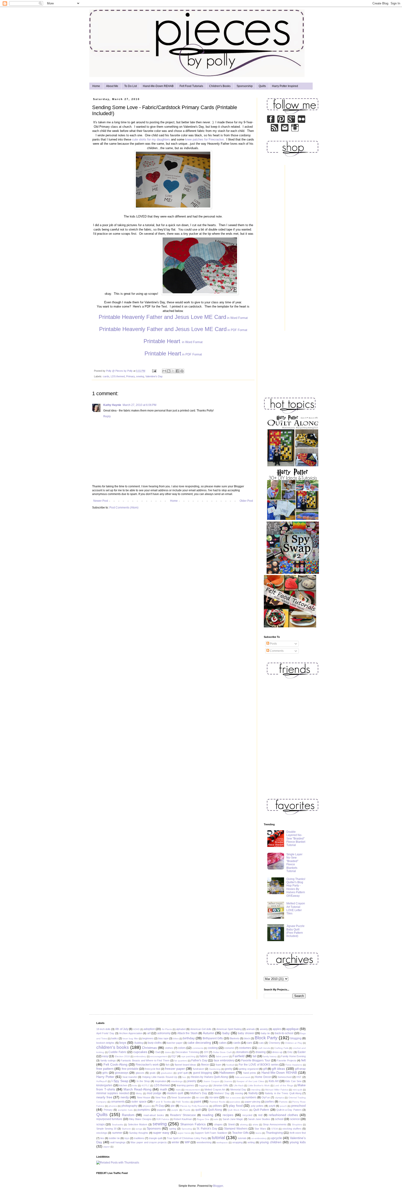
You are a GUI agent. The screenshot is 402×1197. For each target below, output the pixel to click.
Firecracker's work (147, 1064)
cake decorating (199, 1042)
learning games (185, 1085)
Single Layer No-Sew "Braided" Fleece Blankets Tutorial (294, 863)
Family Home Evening (293, 1056)
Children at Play (293, 1043)
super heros (184, 1133)
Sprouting (186, 1128)
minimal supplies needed (112, 1093)
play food (236, 1105)
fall (254, 1056)
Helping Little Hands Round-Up (159, 1077)
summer (117, 1132)
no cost (200, 1097)
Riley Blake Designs (140, 1119)
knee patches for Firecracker (204, 139)
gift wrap (300, 1068)
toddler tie (114, 1138)
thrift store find (298, 1132)
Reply (107, 416)
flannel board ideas (185, 1064)
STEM (274, 1128)
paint (197, 1101)
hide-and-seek (242, 1077)
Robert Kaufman (183, 1119)
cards (106, 376)
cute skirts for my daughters (151, 139)
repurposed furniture (109, 1119)
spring (172, 1128)
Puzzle (187, 1110)
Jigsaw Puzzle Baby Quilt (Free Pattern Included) (295, 931)
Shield (231, 1124)
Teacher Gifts (240, 1132)
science (295, 1119)
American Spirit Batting (229, 1029)
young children (270, 1142)
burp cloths (155, 1042)
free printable (130, 1068)
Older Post (246, 500)
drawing (260, 1052)
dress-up (277, 1052)
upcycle (276, 1138)
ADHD (136, 1029)
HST (299, 1077)
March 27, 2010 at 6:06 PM (139, 405)
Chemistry (274, 1042)
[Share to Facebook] (177, 371)
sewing (140, 376)
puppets (161, 1109)
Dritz (290, 1052)
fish (168, 1064)
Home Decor (263, 1077)
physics (147, 1106)
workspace (222, 1142)
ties (102, 1138)
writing (251, 1142)
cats (261, 1042)
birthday (189, 1038)
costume (229, 1048)
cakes (223, 1042)
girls (105, 1072)
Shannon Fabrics (193, 1124)
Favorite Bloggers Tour (255, 1060)
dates (168, 1052)
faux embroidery (224, 1060)
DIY (206, 1052)
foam (218, 1064)
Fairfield (239, 1056)
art (149, 1033)
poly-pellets (257, 1105)
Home (96, 86)
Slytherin (126, 1128)
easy (105, 1056)
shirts (255, 1124)
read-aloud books (154, 1115)
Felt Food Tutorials (191, 86)
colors (182, 1048)
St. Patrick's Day (207, 1128)
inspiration (160, 1081)
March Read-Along (137, 1089)
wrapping (237, 1142)
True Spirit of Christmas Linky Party (187, 1138)
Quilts (262, 86)
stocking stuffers (292, 1128)
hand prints (249, 1072)
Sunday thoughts (138, 1132)
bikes (176, 1038)
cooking (213, 1048)
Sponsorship (245, 86)
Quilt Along (215, 1109)
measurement (192, 1089)
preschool (298, 1105)
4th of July (121, 1029)
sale (216, 1119)
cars (249, 1042)
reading (207, 1115)
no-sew (214, 1097)
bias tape (163, 1038)
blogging (296, 1038)
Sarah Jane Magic (233, 1119)
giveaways (121, 1072)
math (163, 1089)
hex (184, 1077)
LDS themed (118, 376)
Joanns (228, 1081)
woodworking (204, 1142)
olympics (279, 1097)
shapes (218, 1124)
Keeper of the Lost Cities (250, 1081)
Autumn (208, 1033)
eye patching (188, 1056)
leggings (203, 1085)
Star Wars (260, 1128)
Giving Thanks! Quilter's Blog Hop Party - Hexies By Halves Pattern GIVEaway (295, 887)
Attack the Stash (187, 1033)
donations (242, 1052)
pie (173, 1105)
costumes (245, 1048)
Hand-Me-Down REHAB (158, 86)
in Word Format (173, 318)
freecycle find (152, 1068)
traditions (139, 1138)
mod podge (154, 1093)
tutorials (242, 1138)
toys (126, 1138)
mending (256, 1089)
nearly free (104, 1097)
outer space (139, 1101)
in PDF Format (173, 330)
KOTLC (146, 1085)
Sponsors (154, 1128)
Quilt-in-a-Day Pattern (289, 1109)
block (247, 1038)
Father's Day (199, 1060)
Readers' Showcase (183, 1115)
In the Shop (143, 1081)
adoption (149, 1029)
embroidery (140, 1056)
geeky (228, 1068)
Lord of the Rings (283, 1085)
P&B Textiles (183, 1101)
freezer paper (175, 1068)
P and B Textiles (162, 1101)
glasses (140, 1072)
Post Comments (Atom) (123, 507)
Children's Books (220, 86)
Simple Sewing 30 (106, 1128)
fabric (204, 1056)
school (279, 1119)
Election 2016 (122, 1056)
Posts (273, 643)
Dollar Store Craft (222, 1052)
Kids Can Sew (293, 1081)
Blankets (234, 1038)
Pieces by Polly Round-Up (194, 1106)
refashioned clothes (283, 1115)
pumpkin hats (125, 1110)
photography (129, 1105)
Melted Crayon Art (214, 1089)
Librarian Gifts (221, 1085)
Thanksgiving (274, 1132)
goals (153, 1072)
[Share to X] (173, 371)
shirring (244, 1124)
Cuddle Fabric (117, 1052)
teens (258, 1133)
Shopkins (297, 1124)
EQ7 (174, 1056)
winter (175, 1142)
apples (277, 1029)
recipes (228, 1115)
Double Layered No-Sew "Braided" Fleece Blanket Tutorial (295, 838)
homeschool (284, 1077)
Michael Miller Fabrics (276, 1089)
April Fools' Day (105, 1033)
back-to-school (284, 1033)
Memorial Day (238, 1089)
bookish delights (105, 1042)
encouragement (158, 1056)
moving (239, 1093)
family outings (108, 1060)
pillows (217, 1105)
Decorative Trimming (187, 1052)
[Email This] (164, 371)
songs (139, 1128)
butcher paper (175, 1042)
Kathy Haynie (112, 405)
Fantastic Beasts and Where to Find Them (145, 1060)
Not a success (233, 1097)
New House (144, 1097)
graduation (167, 1073)
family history (270, 1056)
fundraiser (198, 1068)
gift (265, 1068)
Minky (139, 1093)
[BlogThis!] (168, 371)
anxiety (264, 1029)
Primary (130, 376)
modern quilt (175, 1093)
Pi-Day (159, 1105)
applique (292, 1029)
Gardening (215, 1069)
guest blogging (202, 1072)
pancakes (235, 1101)
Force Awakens (293, 1064)
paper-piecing (252, 1101)
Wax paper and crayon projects (149, 1142)
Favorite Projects (286, 1060)
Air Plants (167, 1029)
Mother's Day (198, 1093)
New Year (161, 1097)
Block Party (266, 1037)
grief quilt (183, 1072)
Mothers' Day (222, 1093)
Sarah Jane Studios (259, 1119)
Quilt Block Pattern (238, 1110)
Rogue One (203, 1119)
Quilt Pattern (261, 1109)
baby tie (265, 1033)
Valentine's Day (154, 376)
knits (134, 1085)
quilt (198, 1109)
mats (178, 1089)
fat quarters (180, 1060)
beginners (148, 1038)
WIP (187, 1142)
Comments (276, 650)
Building (138, 1042)
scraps (100, 1124)
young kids (298, 1142)
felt (303, 1060)
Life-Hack (239, 1085)
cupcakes (140, 1052)
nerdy (125, 1097)
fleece (205, 1064)
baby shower (246, 1033)
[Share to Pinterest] (182, 371)
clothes (169, 1048)
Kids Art (273, 1081)
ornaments (118, 1101)
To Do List (130, 86)
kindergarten (104, 1085)
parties (269, 1101)
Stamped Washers (236, 1128)
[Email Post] (154, 370)
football (230, 1064)
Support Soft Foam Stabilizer (211, 1132)
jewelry (191, 1081)
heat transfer (130, 1077)
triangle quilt (155, 1138)
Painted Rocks (217, 1101)
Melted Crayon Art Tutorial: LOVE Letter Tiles (295, 908)
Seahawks (117, 1124)
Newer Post (100, 500)
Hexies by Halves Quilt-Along (209, 1077)
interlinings (177, 1081)
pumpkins (143, 1109)
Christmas (149, 1048)
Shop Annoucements (274, 1124)
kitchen (123, 1085)
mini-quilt (297, 1089)
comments (197, 1048)
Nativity (253, 1093)
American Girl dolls (200, 1029)
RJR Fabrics (162, 1119)
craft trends (264, 1048)
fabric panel (222, 1056)
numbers (250, 1097)
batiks (114, 1038)
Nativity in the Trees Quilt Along (283, 1093)
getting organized (248, 1068)
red (260, 1115)
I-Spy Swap (119, 1081)
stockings (101, 1132)
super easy (161, 1132)
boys (122, 1042)
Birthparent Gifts (213, 1038)
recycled (247, 1115)
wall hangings (118, 1142)
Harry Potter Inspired (285, 86)
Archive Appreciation (130, 1033)
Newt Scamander (181, 1097)
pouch (283, 1106)
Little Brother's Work (259, 1085)
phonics (113, 1106)
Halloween (227, 1072)
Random (128, 1115)
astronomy (164, 1033)
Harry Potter (105, 1077)
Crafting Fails (281, 1048)
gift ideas (278, 1068)
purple (174, 1110)
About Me (112, 86)
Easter (302, 1052)
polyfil (272, 1105)
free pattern (105, 1068)
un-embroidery (259, 1138)
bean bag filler (130, 1038)
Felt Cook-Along (115, 1064)
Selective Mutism (137, 1124)
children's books (112, 1047)
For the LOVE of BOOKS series (258, 1064)
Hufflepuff (101, 1081)
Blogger (218, 1185)
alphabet (181, 1029)
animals (250, 1029)
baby (226, 1033)
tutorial (218, 1137)
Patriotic (283, 1101)
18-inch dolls (103, 1029)
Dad (157, 1052)
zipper (106, 1146)
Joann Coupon (211, 1081)
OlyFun (265, 1097)
